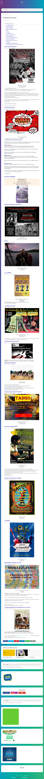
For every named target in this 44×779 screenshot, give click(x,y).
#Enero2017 (20, 140)
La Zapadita (8, 41)
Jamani (7, 30)
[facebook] (6, 693)
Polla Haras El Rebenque (10, 36)
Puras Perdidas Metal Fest (10, 25)
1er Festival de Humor (9, 26)
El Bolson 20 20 (30, 777)
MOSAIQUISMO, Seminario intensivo (11, 43)
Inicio (4, 14)
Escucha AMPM (32, 657)
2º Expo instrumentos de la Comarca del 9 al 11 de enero (14, 44)
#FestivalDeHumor (14, 140)
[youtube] (22, 693)
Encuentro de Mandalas (9, 27)
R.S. (4, 20)
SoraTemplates (18, 777)
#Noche (5, 152)
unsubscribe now (17, 636)
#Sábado (5, 155)
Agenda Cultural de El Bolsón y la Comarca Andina (21, 635)
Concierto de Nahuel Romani (10, 38)
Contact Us (25, 775)
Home (17, 775)
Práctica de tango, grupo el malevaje (11, 40)
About (21, 775)
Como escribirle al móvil (7, 657)
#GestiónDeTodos (7, 140)
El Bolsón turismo (9, 23)
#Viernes (5, 145)
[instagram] (14, 693)
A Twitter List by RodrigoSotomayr (27, 12)
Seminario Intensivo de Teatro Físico (11, 29)
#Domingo (6, 163)
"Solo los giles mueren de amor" (11, 34)
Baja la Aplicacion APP (20, 657)
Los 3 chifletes (8, 32)
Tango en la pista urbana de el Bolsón (11, 37)
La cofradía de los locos (9, 33)
